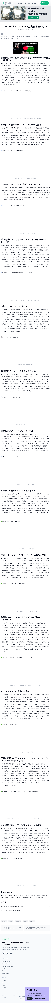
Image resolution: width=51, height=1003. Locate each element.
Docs (29, 3)
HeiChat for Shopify (7, 961)
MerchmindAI (5, 973)
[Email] (11, 953)
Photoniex (4, 971)
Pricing (20, 3)
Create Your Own (33, 17)
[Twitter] (3, 953)
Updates (34, 3)
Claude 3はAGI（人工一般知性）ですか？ (11, 910)
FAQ (25, 3)
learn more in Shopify (39, 998)
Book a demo (43, 3)
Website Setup (5, 963)
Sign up (29, 998)
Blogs (20, 998)
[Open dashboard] (38, 3)
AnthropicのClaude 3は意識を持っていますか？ (12, 906)
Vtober (4, 968)
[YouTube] (7, 953)
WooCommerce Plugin (7, 966)
